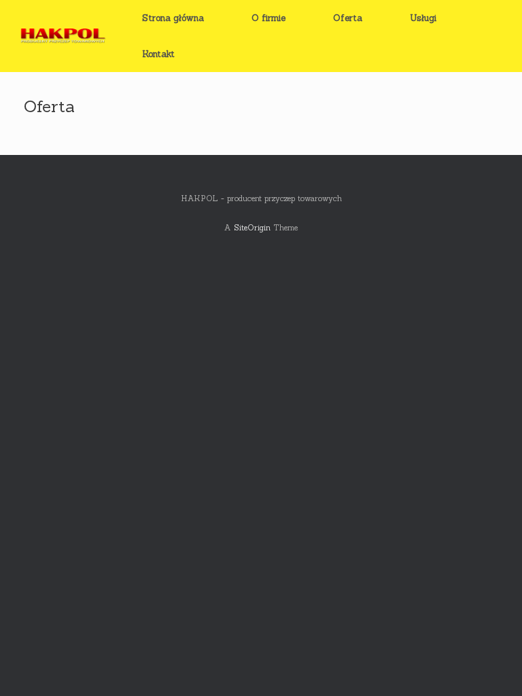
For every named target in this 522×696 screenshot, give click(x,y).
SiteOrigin (252, 227)
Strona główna (173, 18)
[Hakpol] (61, 36)
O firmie (268, 18)
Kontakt (158, 54)
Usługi (423, 18)
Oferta (347, 18)
